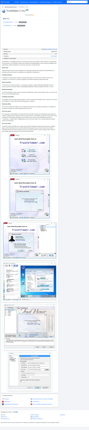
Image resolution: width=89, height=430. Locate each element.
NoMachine (7, 401)
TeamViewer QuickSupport (11, 404)
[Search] (86, 2)
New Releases (34, 2)
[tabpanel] (30, 23)
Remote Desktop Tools (11, 7)
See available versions (51, 49)
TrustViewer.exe (7, 25)
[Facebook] (16, 412)
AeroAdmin (36, 401)
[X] (17, 412)
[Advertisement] (29, 37)
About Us (4, 417)
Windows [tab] (6, 18)
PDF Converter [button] (58, 2)
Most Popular (25, 2)
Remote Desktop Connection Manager (43, 399)
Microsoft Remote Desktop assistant (42, 404)
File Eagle (6, 2)
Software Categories (46, 2)
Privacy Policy (5, 418)
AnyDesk (6, 399)
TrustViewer (54, 56)
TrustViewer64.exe (8, 22)
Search (63, 415)
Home (17, 2)
